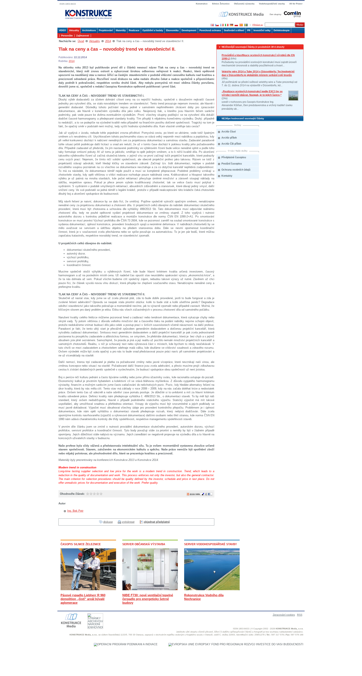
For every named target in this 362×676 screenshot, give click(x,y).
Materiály (121, 30)
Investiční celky (261, 30)
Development (189, 30)
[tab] (260, 47)
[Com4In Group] (284, 14)
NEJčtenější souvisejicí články (253, 47)
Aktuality (74, 30)
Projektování (106, 30)
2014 (108, 41)
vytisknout (128, 521)
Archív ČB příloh (231, 143)
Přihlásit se (257, 25)
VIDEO (62, 30)
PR (248, 30)
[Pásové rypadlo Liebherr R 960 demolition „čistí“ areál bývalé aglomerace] (88, 589)
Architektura (89, 30)
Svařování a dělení (234, 30)
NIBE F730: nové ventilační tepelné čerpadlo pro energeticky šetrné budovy (147, 598)
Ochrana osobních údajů (235, 169)
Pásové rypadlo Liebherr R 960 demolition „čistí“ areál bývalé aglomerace (83, 598)
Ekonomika (172, 30)
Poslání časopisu (231, 163)
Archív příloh (229, 137)
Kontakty (226, 175)
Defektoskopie (282, 30)
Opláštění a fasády (152, 30)
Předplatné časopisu (233, 157)
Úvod (81, 41)
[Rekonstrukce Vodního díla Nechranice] (212, 589)
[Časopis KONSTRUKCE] (88, 14)
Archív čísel (228, 131)
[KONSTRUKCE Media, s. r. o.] (241, 14)
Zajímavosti (82, 35)
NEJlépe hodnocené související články (243, 118)
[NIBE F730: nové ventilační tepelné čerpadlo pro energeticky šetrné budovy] (150, 589)
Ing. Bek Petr (75, 510)
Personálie (67, 35)
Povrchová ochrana (210, 30)
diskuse (108, 521)
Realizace (134, 30)
